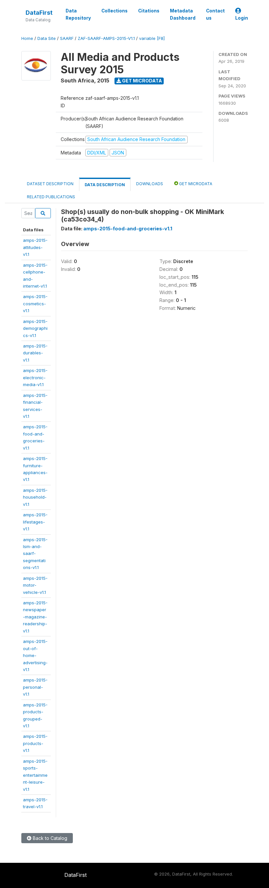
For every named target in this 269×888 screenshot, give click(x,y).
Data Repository (78, 14)
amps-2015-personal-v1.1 (35, 687)
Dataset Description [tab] (50, 183)
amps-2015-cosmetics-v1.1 (35, 303)
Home (27, 38)
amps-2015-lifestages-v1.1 (35, 521)
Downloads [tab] (149, 183)
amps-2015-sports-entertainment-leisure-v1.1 (35, 775)
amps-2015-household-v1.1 (35, 497)
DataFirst (39, 12)
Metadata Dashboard (183, 14)
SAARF (66, 38)
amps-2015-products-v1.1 (35, 743)
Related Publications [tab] (51, 196)
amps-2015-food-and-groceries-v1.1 (127, 228)
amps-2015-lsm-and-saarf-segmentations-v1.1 (35, 553)
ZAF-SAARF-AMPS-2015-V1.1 (106, 38)
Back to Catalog (49, 838)
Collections (114, 10)
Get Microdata (141, 80)
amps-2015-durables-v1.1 (35, 353)
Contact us (215, 14)
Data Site (46, 38)
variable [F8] (152, 38)
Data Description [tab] (105, 184)
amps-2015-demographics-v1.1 (35, 328)
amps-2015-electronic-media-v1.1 (35, 377)
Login (241, 18)
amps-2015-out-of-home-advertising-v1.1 (35, 655)
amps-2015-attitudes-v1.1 (35, 247)
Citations (148, 10)
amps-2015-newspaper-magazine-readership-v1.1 (35, 616)
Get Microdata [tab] (195, 183)
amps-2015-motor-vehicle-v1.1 (35, 585)
